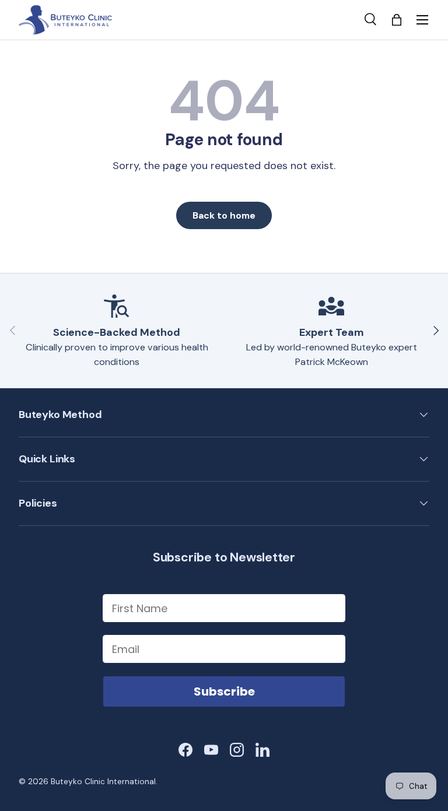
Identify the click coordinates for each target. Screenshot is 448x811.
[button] (397, 20)
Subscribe (224, 691)
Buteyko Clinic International (103, 782)
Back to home (224, 215)
